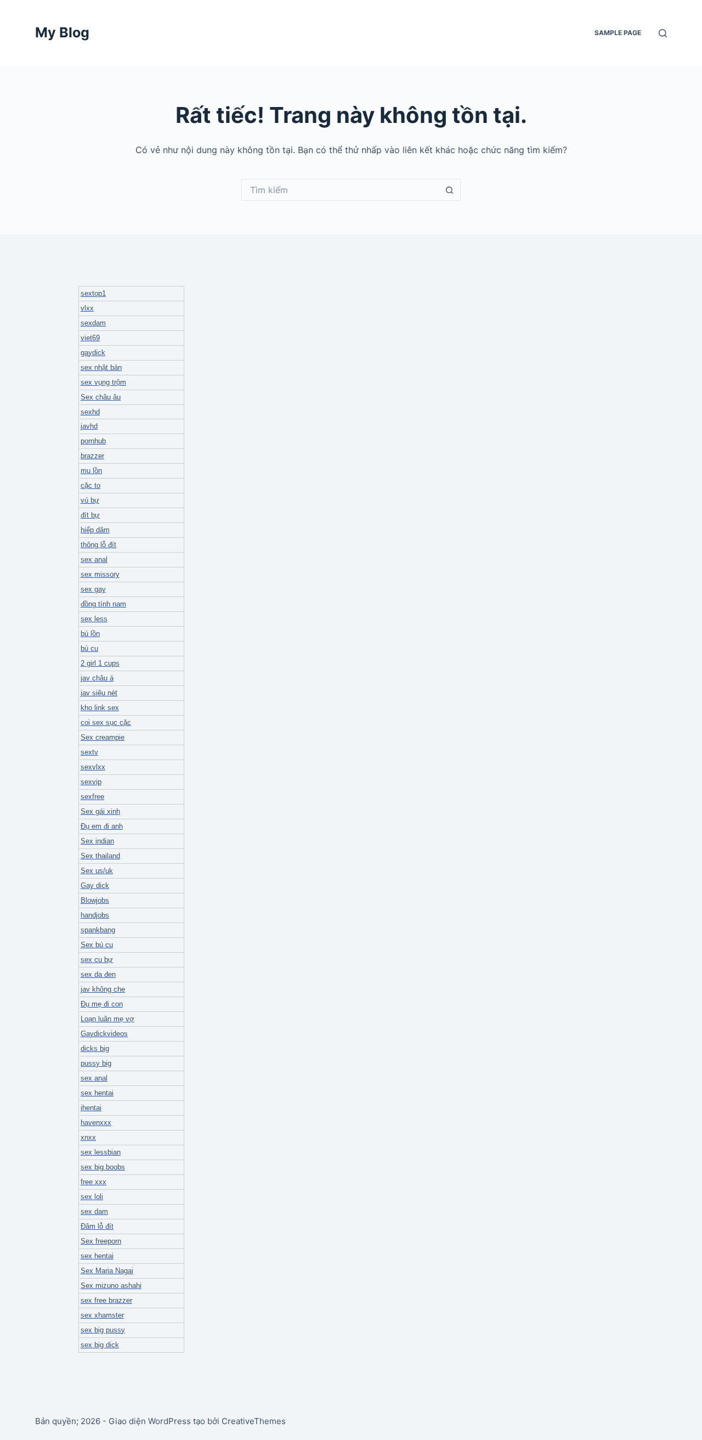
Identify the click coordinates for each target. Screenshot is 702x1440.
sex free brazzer (106, 1300)
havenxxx (96, 1122)
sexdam (93, 323)
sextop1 (93, 293)
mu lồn (91, 470)
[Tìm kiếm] (663, 33)
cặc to (90, 485)
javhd (89, 426)
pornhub (93, 441)
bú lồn (90, 633)
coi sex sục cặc (106, 722)
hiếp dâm (95, 530)
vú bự (90, 500)
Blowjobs (95, 900)
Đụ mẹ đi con (102, 1004)
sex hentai (97, 1093)
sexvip (91, 782)
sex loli (92, 1196)
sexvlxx (93, 767)
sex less (94, 619)
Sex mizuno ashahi (111, 1285)
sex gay (93, 589)
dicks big (95, 1048)
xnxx (88, 1137)
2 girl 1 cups (100, 663)
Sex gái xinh (100, 811)
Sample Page (618, 33)
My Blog (62, 32)
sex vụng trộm (103, 382)
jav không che (103, 989)
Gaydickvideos (104, 1034)
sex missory (100, 574)
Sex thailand (100, 856)
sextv (89, 752)
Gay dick (95, 885)
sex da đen (98, 974)
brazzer (92, 456)
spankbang (98, 930)
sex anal (94, 559)
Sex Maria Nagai (107, 1271)
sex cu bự (97, 959)
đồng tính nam (103, 604)
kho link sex (100, 708)
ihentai (91, 1108)
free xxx (93, 1182)
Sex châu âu (101, 397)
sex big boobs (103, 1167)
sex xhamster (102, 1315)
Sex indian (97, 841)
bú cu (89, 648)
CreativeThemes (254, 1421)
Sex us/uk (97, 871)
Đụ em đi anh (102, 826)
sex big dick (100, 1345)
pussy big (96, 1063)
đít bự (90, 515)
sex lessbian (101, 1152)
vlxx (87, 308)
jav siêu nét (99, 693)
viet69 (90, 338)
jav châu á (97, 678)
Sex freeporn (101, 1241)
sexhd (90, 412)
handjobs (95, 915)
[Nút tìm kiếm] (450, 190)
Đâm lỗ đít (97, 1226)
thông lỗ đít (98, 545)
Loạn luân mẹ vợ (107, 1019)
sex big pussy (103, 1330)
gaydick (93, 352)
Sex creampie (102, 737)
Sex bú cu (97, 945)
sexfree (92, 796)
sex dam (94, 1211)
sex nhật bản (101, 367)
